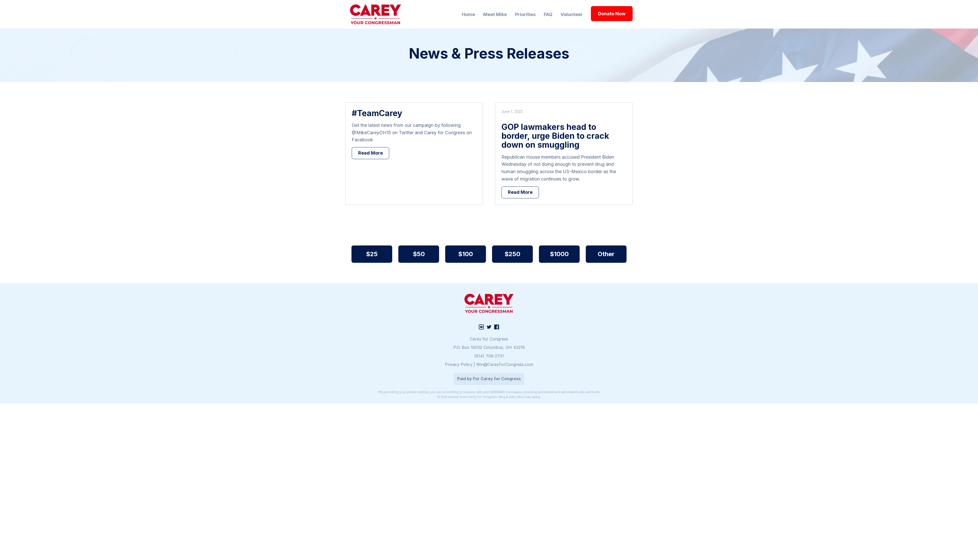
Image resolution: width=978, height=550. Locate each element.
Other (606, 254)
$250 (512, 254)
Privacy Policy (458, 364)
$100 (465, 254)
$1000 (559, 254)
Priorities (525, 14)
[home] (375, 14)
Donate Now (612, 13)
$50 (419, 254)
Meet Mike (495, 14)
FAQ (548, 14)
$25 (372, 254)
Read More (370, 153)
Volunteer (572, 14)
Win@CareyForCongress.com (504, 364)
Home (468, 14)
